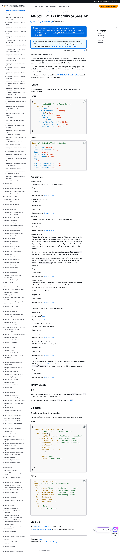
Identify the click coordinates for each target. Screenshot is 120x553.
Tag (49, 120)
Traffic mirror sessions (41, 526)
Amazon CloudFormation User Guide (64, 46)
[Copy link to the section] (29, 85)
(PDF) (40, 35)
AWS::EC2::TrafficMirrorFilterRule (67, 75)
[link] (67, 12)
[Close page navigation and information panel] (116, 27)
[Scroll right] (71, 6)
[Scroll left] (33, 6)
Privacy (41, 550)
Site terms (47, 550)
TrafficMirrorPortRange (50, 542)
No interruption (49, 195)
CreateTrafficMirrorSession (42, 529)
